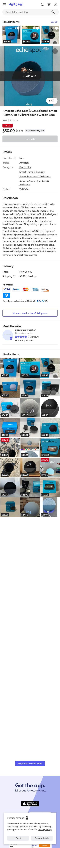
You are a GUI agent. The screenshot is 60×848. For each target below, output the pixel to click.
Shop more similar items (30, 763)
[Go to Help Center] (15, 158)
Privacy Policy (45, 829)
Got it (18, 838)
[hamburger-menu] (4, 4)
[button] (42, 4)
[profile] (56, 4)
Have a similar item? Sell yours (30, 313)
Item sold (30, 138)
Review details (42, 838)
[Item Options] (55, 51)
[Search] (53, 12)
